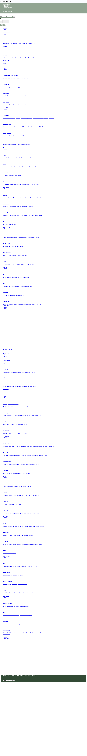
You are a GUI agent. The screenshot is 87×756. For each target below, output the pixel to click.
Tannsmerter (10, 237)
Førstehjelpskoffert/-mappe (15, 295)
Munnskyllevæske (12, 206)
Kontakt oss (5, 6)
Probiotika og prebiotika (43, 118)
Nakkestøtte (26, 286)
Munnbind (5, 78)
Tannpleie (5, 195)
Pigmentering (6, 60)
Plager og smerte (6, 227)
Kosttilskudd (6, 115)
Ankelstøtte (10, 286)
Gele (29, 206)
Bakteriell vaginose (26, 87)
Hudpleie (5, 28)
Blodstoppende (6, 295)
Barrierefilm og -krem (33, 304)
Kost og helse (6, 107)
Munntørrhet (6, 204)
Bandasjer (8, 277)
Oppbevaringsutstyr (33, 166)
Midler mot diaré (26, 135)
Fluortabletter (40, 197)
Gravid (4, 155)
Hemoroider (5, 87)
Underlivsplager (6, 84)
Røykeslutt (5, 142)
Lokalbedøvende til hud (32, 237)
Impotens (22, 104)
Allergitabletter (6, 264)
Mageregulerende (7, 124)
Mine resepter (6, 353)
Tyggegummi (9, 144)
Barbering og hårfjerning (11, 43)
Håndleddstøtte (16, 286)
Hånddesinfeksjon (11, 78)
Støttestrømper (25, 157)
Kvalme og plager (12, 157)
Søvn (50, 118)
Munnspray (14, 144)
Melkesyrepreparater (17, 135)
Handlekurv (7, 12)
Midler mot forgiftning (26, 126)
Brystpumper (5, 166)
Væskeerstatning (17, 126)
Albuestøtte (5, 286)
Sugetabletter (20, 144)
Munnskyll (15, 197)
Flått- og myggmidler (7, 252)
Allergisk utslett (28, 264)
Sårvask (8, 304)
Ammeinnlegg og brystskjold (14, 166)
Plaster (4, 144)
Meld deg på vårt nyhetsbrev (9, 680)
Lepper (4, 43)
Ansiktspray (29, 43)
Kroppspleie (5, 55)
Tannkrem (10, 197)
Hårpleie (10, 184)
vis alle (4, 34)
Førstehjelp (5, 292)
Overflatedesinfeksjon (20, 78)
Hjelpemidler (22, 264)
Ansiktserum (24, 43)
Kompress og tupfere (14, 277)
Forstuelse (11, 246)
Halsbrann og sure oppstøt (8, 126)
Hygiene (4, 68)
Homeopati (5, 307)
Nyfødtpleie (5, 172)
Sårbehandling (6, 301)
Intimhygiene (6, 93)
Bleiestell (16, 175)
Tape (21, 277)
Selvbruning (29, 57)
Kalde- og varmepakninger (16, 304)
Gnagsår (24, 277)
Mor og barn (5, 147)
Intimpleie (5, 95)
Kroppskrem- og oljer (16, 184)
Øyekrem (19, 43)
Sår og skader (6, 267)
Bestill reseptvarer (6, 4)
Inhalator (25, 144)
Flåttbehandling (21, 255)
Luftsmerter (10, 135)
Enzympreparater (35, 126)
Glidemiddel (10, 104)
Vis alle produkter (6, 305)
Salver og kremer (25, 166)
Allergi (4, 261)
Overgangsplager (18, 87)
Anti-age (5, 46)
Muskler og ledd (6, 243)
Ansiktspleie (5, 40)
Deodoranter (9, 57)
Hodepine (5, 237)
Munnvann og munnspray (22, 206)
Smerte (4, 235)
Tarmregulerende (7, 133)
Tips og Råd (2, 24)
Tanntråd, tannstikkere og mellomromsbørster (27, 197)
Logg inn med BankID (8, 11)
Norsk (4, 354)
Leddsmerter (16, 246)
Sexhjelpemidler (16, 104)
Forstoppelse (32, 135)
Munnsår (5, 221)
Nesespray (11, 264)
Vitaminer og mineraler (8, 118)
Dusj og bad (24, 57)
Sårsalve (4, 304)
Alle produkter (6, 32)
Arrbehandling (25, 304)
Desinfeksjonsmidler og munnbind (10, 75)
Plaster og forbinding (7, 274)
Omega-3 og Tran (16, 118)
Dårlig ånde (5, 212)
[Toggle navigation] (6, 21)
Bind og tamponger (11, 95)
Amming (5, 164)
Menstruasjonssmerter (17, 237)
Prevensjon (5, 104)
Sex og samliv (6, 102)
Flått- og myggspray (7, 255)
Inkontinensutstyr (19, 95)
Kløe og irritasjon (34, 87)
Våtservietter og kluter (30, 184)
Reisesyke (41, 126)
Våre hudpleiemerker (7, 7)
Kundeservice (6, 5)
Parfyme (4, 57)
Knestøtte (22, 286)
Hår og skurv (5, 175)
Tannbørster (5, 197)
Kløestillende (14, 255)
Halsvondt (24, 237)
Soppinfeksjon (11, 87)
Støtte (4, 283)
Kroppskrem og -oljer (16, 57)
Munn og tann (6, 187)
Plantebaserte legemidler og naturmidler (29, 118)
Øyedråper (16, 264)
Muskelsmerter (6, 246)
